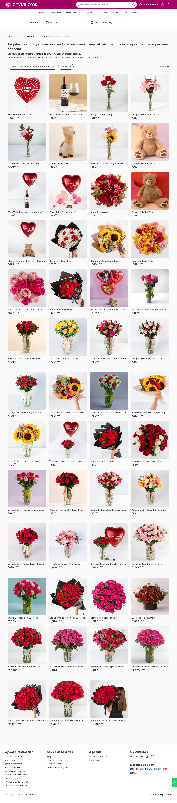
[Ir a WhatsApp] (174, 782)
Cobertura (10, 760)
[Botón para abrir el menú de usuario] (162, 4)
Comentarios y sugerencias (59, 767)
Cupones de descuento (16, 774)
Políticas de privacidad (161, 794)
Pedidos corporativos (14, 756)
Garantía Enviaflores (56, 764)
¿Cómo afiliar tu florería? (16, 782)
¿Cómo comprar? (13, 764)
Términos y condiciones (16, 785)
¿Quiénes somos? (55, 760)
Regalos (115, 13)
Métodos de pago (13, 778)
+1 (39, 366)
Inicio (41, 13)
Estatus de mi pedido (98, 756)
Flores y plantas (88, 13)
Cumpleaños (55, 13)
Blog (49, 756)
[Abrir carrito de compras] (169, 4)
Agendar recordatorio (15, 771)
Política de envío (12, 767)
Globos (104, 13)
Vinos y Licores (131, 13)
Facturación (94, 760)
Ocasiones (71, 13)
